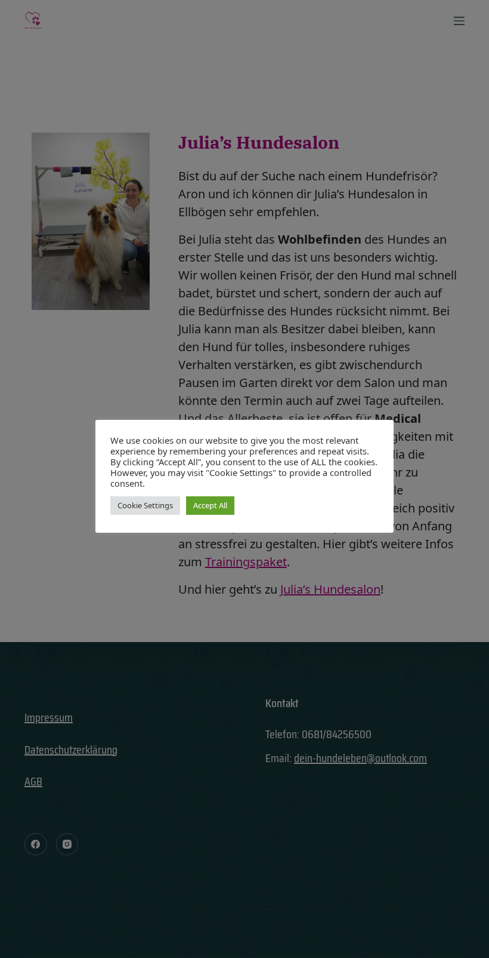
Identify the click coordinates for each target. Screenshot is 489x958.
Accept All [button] (210, 505)
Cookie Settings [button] (145, 505)
